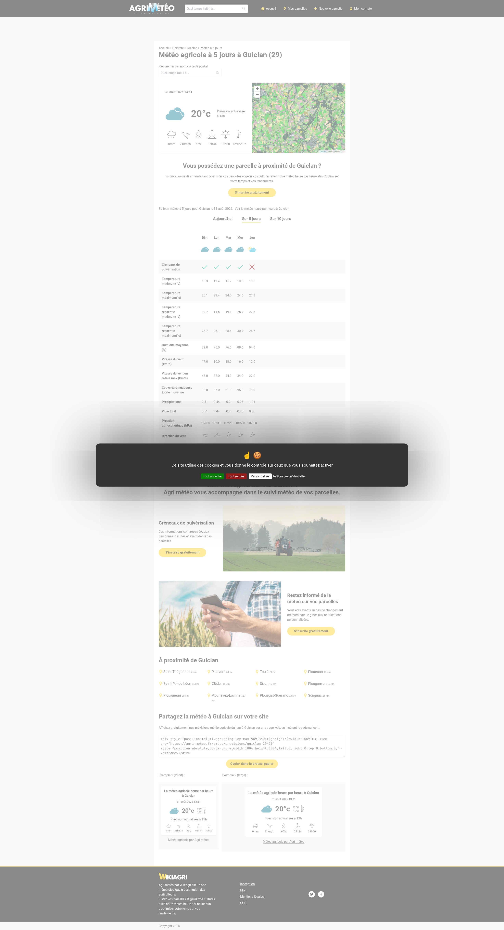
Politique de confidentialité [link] (288, 476)
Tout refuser (236, 476)
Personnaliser (260, 476)
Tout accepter (212, 476)
